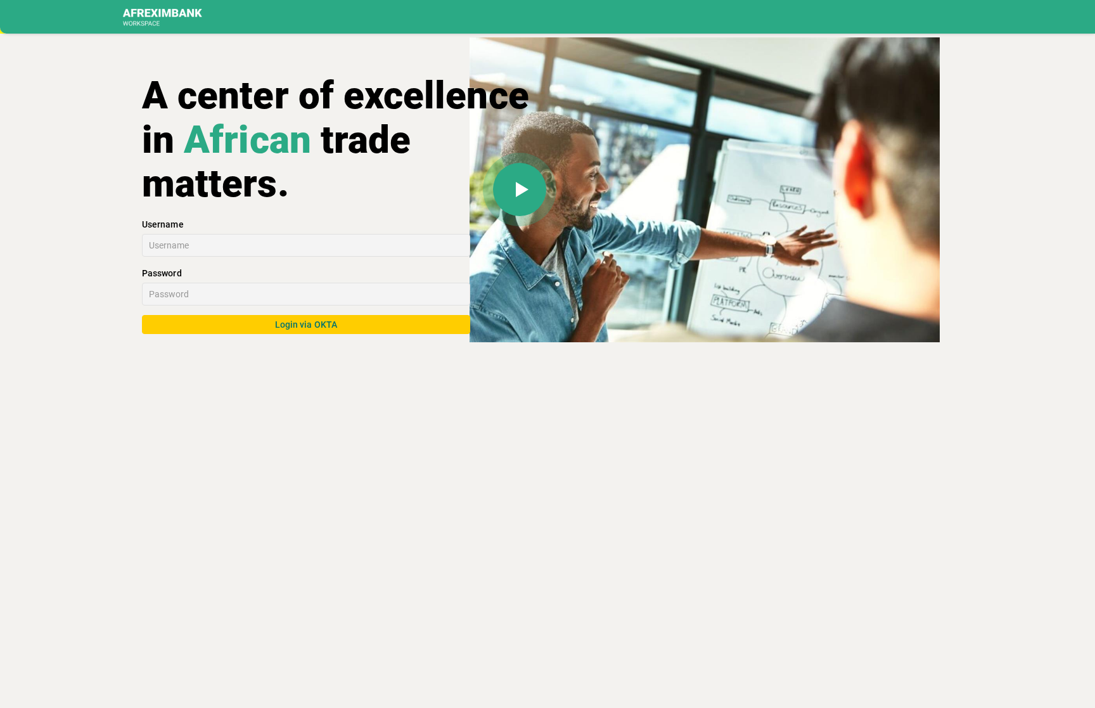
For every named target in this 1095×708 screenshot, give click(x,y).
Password (162, 273)
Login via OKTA (306, 324)
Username (163, 224)
